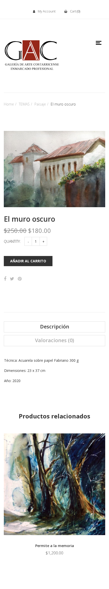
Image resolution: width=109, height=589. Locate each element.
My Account (47, 11)
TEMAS (24, 104)
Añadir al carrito (28, 261)
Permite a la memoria (54, 546)
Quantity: (12, 241)
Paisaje (40, 104)
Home (9, 104)
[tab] (54, 327)
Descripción (54, 326)
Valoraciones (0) (54, 340)
